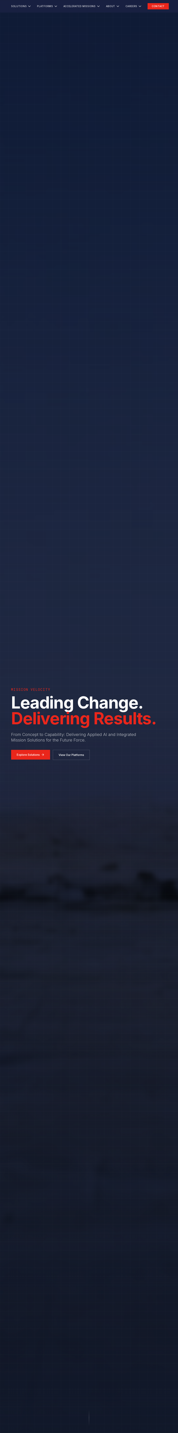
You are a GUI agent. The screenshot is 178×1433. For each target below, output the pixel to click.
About (110, 6)
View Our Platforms (71, 755)
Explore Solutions (28, 754)
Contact (158, 6)
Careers (131, 6)
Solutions (19, 6)
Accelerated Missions (79, 6)
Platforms (45, 6)
